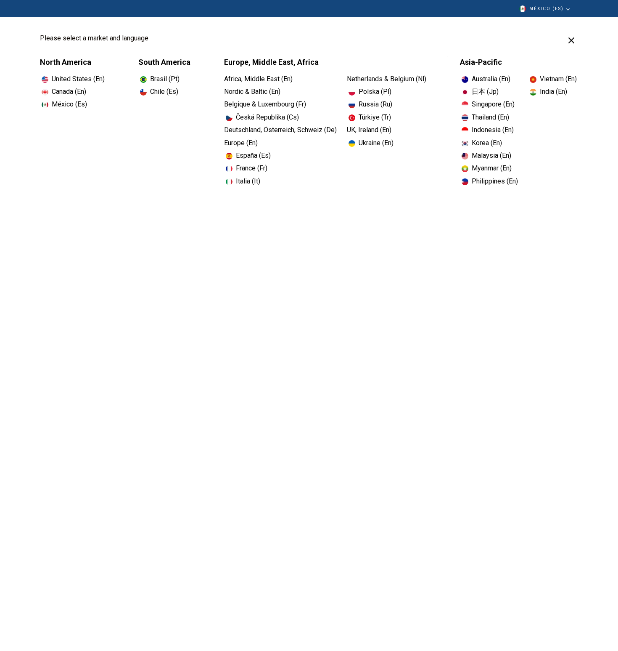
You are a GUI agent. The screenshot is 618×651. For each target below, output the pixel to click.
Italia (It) (248, 181)
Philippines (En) (495, 181)
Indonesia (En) (493, 130)
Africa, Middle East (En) (258, 79)
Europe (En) (241, 143)
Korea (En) (487, 143)
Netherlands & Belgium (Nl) (386, 79)
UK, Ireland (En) (369, 130)
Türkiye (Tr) (375, 117)
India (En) (553, 92)
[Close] (571, 40)
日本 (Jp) (485, 92)
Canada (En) (69, 92)
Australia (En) (491, 79)
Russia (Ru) (375, 104)
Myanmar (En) (492, 168)
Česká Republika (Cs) (267, 117)
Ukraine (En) (376, 143)
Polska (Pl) (375, 92)
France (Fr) (251, 168)
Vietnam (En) (558, 79)
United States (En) (78, 79)
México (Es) (546, 8)
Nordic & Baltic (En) (252, 92)
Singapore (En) (493, 104)
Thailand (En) (490, 117)
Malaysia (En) (491, 155)
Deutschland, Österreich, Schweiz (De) (280, 130)
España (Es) (253, 155)
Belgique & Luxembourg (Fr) (265, 104)
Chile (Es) (164, 92)
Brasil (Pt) (165, 79)
